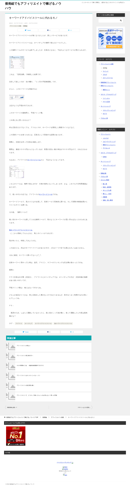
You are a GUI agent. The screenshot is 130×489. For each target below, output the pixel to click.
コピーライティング (109, 141)
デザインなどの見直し (84, 407)
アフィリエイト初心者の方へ (25, 355)
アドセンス (106, 148)
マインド (105, 71)
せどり (105, 113)
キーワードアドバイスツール (43, 323)
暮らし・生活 (107, 194)
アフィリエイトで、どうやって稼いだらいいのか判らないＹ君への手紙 (37, 395)
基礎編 (25, 26)
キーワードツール (34, 160)
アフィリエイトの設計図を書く (25, 385)
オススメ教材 (105, 180)
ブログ (105, 74)
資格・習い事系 (108, 200)
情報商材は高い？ (12, 407)
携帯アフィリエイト (107, 86)
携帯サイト (106, 90)
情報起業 (103, 173)
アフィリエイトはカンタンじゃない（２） (29, 375)
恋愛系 (105, 197)
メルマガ (105, 138)
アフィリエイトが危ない (24, 345)
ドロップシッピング (109, 110)
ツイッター (106, 98)
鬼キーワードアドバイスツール (20, 230)
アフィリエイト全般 (15, 26)
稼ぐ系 (105, 184)
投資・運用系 (107, 187)
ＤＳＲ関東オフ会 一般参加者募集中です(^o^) (30, 365)
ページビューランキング (64, 462)
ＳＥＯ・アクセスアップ (108, 94)
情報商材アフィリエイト (108, 82)
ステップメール (108, 78)
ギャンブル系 (107, 190)
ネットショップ (106, 106)
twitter (105, 156)
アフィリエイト (106, 134)
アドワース (19, 323)
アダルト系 (104, 118)
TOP (22, 417)
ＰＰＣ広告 (106, 101)
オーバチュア (28, 323)
